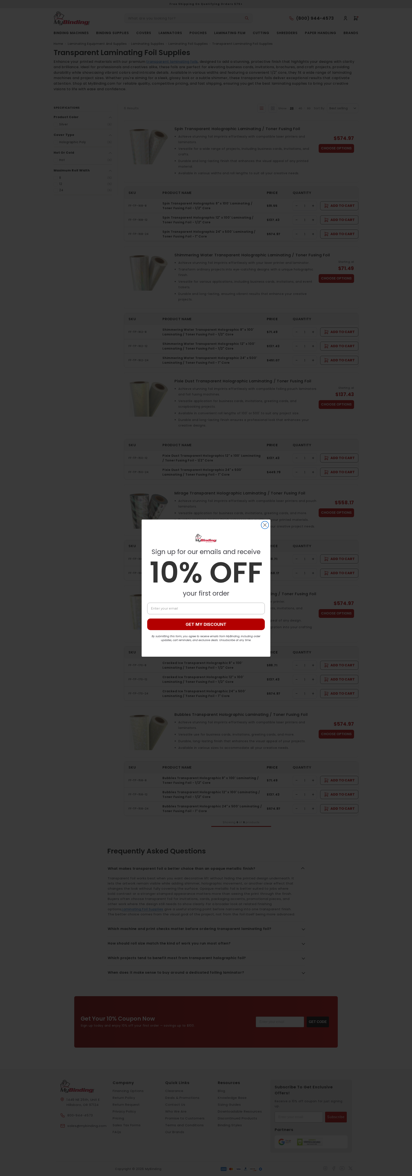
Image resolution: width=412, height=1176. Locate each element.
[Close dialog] (265, 525)
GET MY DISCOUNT (206, 624)
